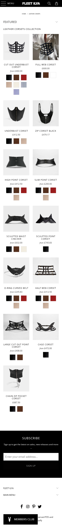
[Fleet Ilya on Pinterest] (34, 506)
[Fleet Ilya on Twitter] (39, 506)
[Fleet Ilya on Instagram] (27, 506)
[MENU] (2, 3)
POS (47, 517)
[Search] (49, 3)
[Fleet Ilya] (31, 3)
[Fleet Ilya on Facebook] (21, 506)
